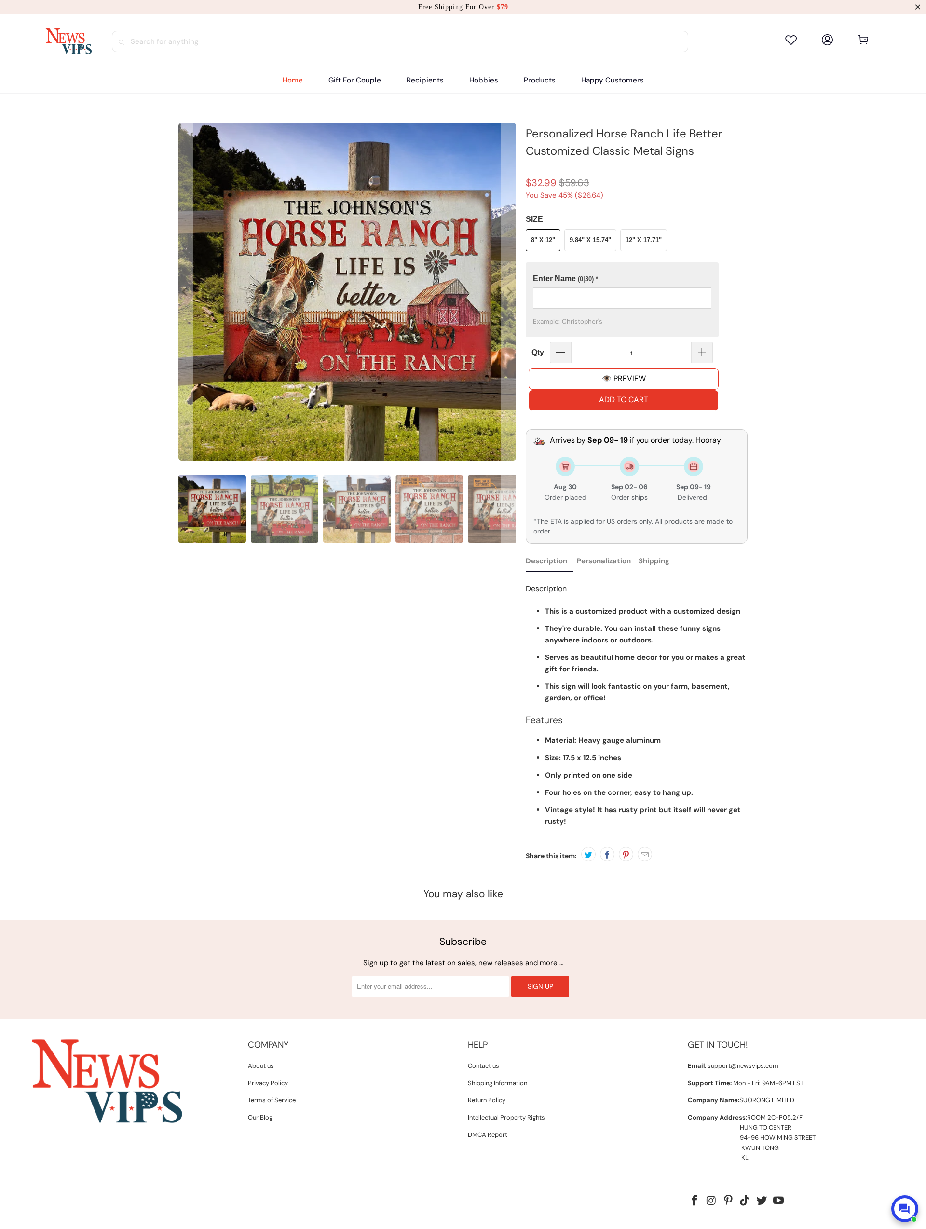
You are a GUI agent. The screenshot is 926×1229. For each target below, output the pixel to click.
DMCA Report (487, 1135)
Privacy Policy (268, 1083)
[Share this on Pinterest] (626, 854)
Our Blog (260, 1117)
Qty (537, 352)
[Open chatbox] (904, 1208)
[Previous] (185, 292)
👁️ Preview (624, 378)
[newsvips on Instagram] (712, 1201)
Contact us (483, 1066)
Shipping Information (497, 1083)
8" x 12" (543, 240)
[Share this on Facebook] (607, 854)
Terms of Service (272, 1100)
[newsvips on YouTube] (778, 1201)
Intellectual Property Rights (506, 1117)
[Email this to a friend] (645, 854)
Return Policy (486, 1100)
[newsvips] (68, 41)
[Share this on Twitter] (588, 854)
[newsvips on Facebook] (695, 1201)
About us (261, 1066)
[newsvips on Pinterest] (728, 1201)
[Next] (509, 292)
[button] (425, 80)
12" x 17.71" (644, 240)
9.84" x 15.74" (590, 240)
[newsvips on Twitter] (762, 1201)
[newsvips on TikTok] (745, 1201)
